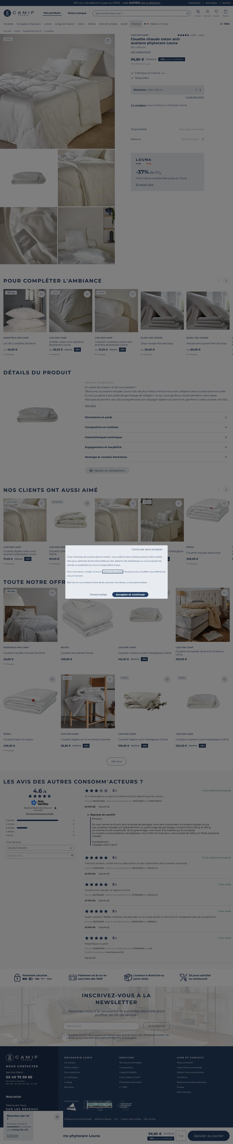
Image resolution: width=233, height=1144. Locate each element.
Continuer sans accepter (147, 549)
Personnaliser (98, 594)
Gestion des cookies (113, 571)
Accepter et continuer (130, 594)
